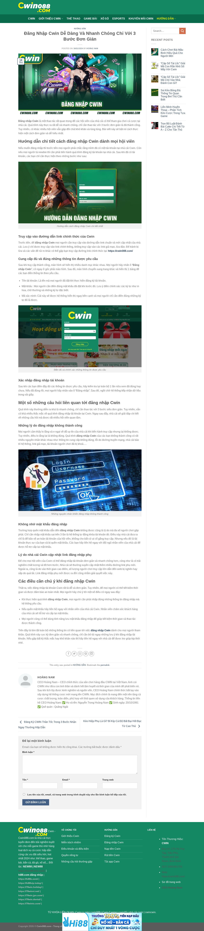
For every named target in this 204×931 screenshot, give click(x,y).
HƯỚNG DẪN (165, 18)
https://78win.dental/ (29, 899)
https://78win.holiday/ (30, 887)
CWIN (31, 18)
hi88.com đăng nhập (30, 874)
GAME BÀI (90, 18)
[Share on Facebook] (68, 653)
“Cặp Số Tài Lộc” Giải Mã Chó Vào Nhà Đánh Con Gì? (173, 80)
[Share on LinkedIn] (91, 653)
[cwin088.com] (34, 7)
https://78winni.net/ (28, 891)
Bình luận (28, 752)
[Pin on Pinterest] (85, 653)
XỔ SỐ (105, 18)
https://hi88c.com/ (28, 879)
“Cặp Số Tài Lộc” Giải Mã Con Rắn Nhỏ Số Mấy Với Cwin (173, 66)
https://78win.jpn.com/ (30, 895)
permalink (105, 665)
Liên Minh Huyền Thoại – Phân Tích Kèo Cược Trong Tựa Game (173, 112)
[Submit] (182, 31)
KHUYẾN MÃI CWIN (141, 18)
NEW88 (27, 866)
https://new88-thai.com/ (31, 870)
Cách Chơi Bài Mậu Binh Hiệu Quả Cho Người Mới (172, 52)
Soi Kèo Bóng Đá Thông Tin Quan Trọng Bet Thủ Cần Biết (171, 95)
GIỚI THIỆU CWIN (50, 18)
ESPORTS (118, 18)
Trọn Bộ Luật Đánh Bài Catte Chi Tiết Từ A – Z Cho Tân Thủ (173, 126)
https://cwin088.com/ (173, 876)
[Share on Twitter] (74, 653)
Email (66, 779)
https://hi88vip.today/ (30, 883)
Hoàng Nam (92, 48)
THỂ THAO (73, 18)
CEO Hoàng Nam (172, 887)
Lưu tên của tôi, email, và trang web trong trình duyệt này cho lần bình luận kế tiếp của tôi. (77, 794)
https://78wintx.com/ (29, 903)
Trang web (108, 779)
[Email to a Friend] (80, 653)
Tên (25, 779)
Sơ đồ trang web (171, 882)
